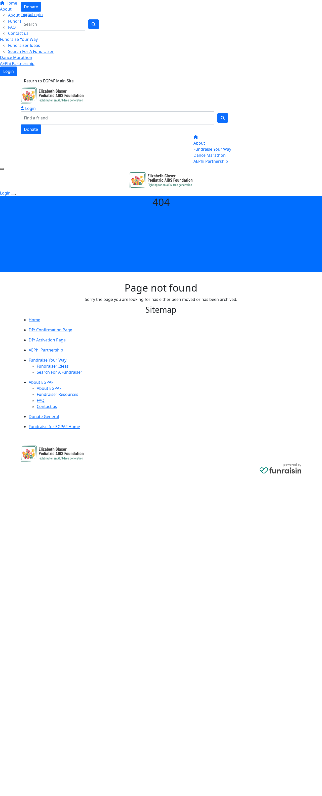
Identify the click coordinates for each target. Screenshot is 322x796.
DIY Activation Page (47, 340)
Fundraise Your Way (19, 39)
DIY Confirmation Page (50, 330)
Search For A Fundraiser (31, 51)
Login (8, 71)
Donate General (44, 416)
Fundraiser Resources (57, 394)
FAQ (41, 400)
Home (34, 320)
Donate (31, 7)
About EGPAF (41, 382)
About (199, 143)
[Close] (14, 194)
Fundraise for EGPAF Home (54, 426)
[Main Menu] (2, 169)
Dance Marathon (16, 57)
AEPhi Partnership (17, 63)
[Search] (222, 118)
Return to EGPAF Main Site (49, 81)
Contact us (18, 33)
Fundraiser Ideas (24, 45)
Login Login (32, 14)
